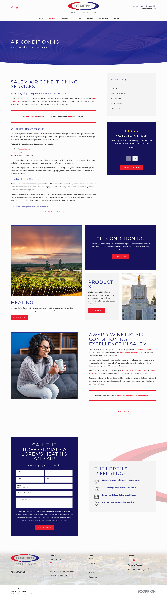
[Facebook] (12, 7)
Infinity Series (126, 370)
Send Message (44, 527)
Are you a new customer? (24, 492)
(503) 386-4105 (103, 395)
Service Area (93, 568)
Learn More (19, 317)
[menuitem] (131, 88)
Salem (147, 247)
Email (47, 478)
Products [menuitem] (77, 18)
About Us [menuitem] (64, 18)
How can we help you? (23, 499)
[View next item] (135, 158)
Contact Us (93, 577)
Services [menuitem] (52, 18)
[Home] (83, 7)
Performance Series (139, 370)
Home (91, 559)
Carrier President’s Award (146, 349)
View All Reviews (131, 167)
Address (19, 485)
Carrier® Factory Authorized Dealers (131, 352)
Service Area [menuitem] (103, 18)
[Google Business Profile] (17, 7)
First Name (20, 472)
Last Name (49, 472)
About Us (92, 563)
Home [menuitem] (41, 18)
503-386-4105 (149, 8)
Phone (19, 478)
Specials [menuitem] (90, 18)
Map (51, 562)
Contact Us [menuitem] (118, 18)
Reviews (92, 572)
